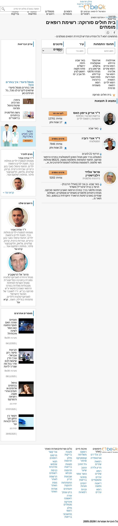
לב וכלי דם (96, 454)
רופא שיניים (109, 68)
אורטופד (96, 60)
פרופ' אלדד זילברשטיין (92, 173)
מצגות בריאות (68, 465)
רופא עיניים (109, 66)
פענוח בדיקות (68, 453)
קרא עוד (18, 249)
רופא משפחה (96, 84)
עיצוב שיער (84, 469)
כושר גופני (81, 473)
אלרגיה (111, 71)
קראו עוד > (8, 192)
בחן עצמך (67, 492)
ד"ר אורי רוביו (91, 138)
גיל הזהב (82, 464)
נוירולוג (111, 63)
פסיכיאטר (95, 77)
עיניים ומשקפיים (96, 478)
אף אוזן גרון (94, 68)
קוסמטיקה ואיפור (81, 459)
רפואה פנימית (111, 86)
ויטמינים (68, 489)
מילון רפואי (69, 509)
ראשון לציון (79, 71)
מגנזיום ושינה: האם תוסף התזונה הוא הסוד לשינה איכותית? (10, 326)
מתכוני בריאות (83, 478)
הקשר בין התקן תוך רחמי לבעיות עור (10, 419)
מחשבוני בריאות (84, 4)
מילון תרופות (86, 1)
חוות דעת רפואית (110, 78)
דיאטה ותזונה (98, 484)
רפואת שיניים (98, 463)
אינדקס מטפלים (68, 503)
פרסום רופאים (53, 456)
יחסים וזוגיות (83, 484)
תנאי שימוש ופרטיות (53, 464)
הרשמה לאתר (53, 478)
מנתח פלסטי (93, 71)
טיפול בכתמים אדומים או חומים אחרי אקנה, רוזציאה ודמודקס (11, 391)
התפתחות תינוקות (66, 484)
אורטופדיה (96, 458)
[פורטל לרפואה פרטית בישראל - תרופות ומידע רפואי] (94, 8)
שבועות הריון (68, 478)
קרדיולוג (96, 74)
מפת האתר (54, 484)
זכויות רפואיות (83, 491)
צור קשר (53, 452)
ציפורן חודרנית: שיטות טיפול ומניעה (13, 104)
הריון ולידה (96, 467)
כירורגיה (96, 79)
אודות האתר (54, 490)
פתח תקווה (79, 68)
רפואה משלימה (82, 453)
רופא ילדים (109, 82)
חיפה (82, 63)
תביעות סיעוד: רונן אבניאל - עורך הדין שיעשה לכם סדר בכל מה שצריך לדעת (10, 358)
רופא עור (110, 74)
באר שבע (80, 60)
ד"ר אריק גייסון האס (86, 112)
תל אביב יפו (79, 74)
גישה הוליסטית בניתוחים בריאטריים (12, 115)
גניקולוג (96, 66)
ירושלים (81, 66)
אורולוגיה (110, 60)
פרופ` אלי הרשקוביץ (18, 274)
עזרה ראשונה (68, 497)
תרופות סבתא (68, 471)
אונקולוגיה (95, 63)
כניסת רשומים (53, 471)
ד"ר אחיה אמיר (18, 229)
